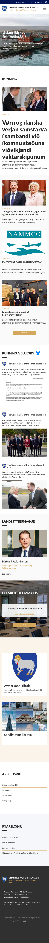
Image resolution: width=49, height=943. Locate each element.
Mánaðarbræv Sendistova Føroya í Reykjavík (20, 853)
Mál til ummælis (8, 842)
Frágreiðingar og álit (10, 837)
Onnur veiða (7, 795)
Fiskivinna (6, 790)
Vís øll (24, 625)
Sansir (24, 921)
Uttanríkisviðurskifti (10, 785)
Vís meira (24, 333)
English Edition (20, 2)
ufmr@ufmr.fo (22, 894)
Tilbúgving (6, 801)
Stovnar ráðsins (8, 848)
